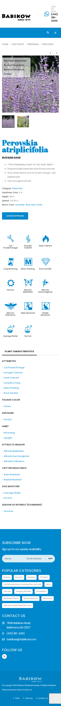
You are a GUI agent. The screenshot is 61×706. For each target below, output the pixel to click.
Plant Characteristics (19, 351)
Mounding (9, 432)
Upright (8, 437)
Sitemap (29, 698)
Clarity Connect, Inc (24, 690)
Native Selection (31, 598)
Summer (8, 511)
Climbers (44, 577)
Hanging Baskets (23, 591)
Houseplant (41, 591)
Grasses (7, 591)
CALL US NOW (53, 9)
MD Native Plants (11, 598)
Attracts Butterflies (28, 290)
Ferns (48, 584)
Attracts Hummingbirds (45, 290)
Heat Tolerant (45, 245)
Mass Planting (28, 268)
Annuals (19, 577)
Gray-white (36, 204)
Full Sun (10, 289)
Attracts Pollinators (10, 314)
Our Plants (18, 44)
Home (5, 44)
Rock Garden (45, 268)
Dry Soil (28, 336)
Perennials (33, 44)
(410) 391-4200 (54, 17)
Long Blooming (10, 268)
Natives (7, 577)
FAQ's (17, 698)
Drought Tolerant (28, 246)
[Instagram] (4, 656)
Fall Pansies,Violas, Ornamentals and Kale (22, 584)
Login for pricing (15, 216)
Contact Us (42, 698)
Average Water (10, 336)
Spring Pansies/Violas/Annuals (18, 605)
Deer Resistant (28, 313)
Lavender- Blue (22, 204)
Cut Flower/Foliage (10, 246)
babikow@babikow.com (21, 639)
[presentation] (6, 84)
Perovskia (47, 44)
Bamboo (31, 577)
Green (7, 406)
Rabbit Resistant (45, 314)
